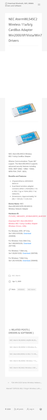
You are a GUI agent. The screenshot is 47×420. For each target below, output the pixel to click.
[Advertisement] (23, 74)
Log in (31, 409)
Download (27, 233)
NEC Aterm (16, 275)
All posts (20, 409)
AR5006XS (21, 289)
